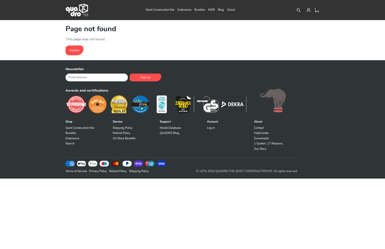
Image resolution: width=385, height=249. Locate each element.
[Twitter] (259, 70)
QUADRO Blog (169, 133)
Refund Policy (121, 133)
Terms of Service (76, 171)
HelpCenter (261, 133)
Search (70, 144)
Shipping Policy (123, 128)
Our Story (260, 149)
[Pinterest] (270, 70)
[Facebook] (248, 70)
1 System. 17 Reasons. (268, 144)
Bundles (200, 10)
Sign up (145, 77)
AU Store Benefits (124, 138)
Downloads (261, 138)
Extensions (184, 10)
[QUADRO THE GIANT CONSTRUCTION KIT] (77, 10)
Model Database (170, 128)
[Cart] (317, 10)
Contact (259, 128)
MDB (211, 10)
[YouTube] (292, 70)
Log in (211, 128)
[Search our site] (298, 10)
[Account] (308, 10)
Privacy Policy (98, 171)
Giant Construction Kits (160, 10)
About (231, 10)
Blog (221, 10)
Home (74, 50)
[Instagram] (281, 70)
